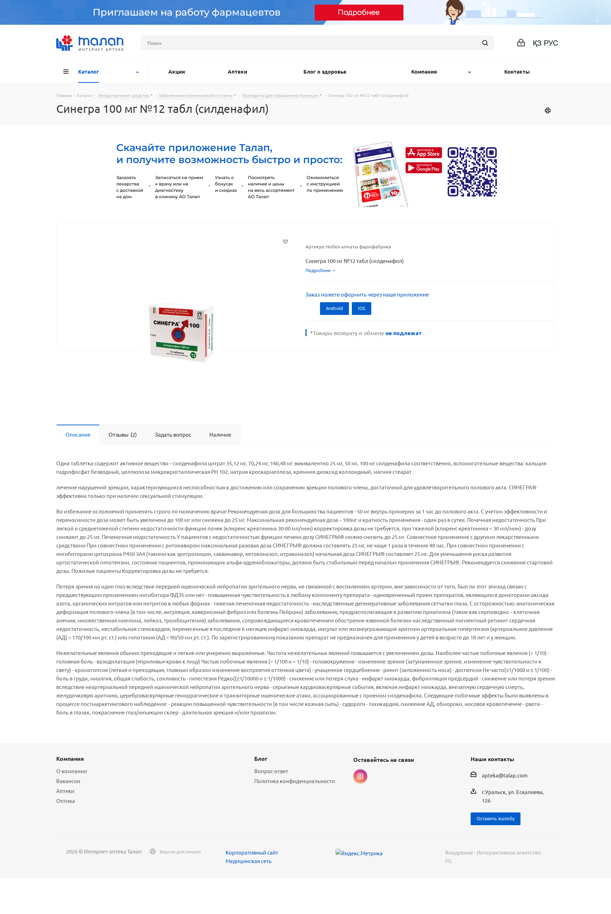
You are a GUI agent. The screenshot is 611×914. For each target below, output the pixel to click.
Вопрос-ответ (271, 771)
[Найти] (485, 43)
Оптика (65, 800)
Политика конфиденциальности (294, 780)
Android (334, 308)
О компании (71, 771)
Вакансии (68, 780)
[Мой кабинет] (521, 43)
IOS (361, 308)
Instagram (360, 776)
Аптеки (65, 790)
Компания (70, 758)
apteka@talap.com (505, 775)
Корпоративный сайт (252, 852)
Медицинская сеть (249, 860)
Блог (260, 758)
